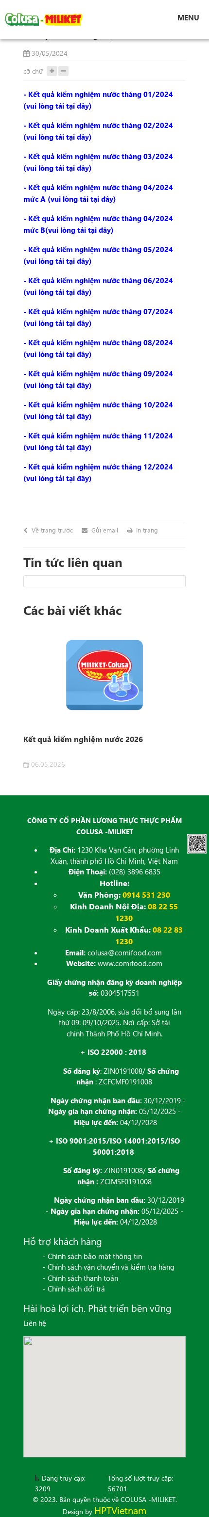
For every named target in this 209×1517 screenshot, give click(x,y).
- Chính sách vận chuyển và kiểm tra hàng (108, 1267)
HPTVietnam (120, 1510)
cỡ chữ (33, 71)
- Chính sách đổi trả (74, 1288)
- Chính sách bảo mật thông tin (92, 1256)
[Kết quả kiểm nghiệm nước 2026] (104, 675)
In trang (147, 530)
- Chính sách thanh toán (80, 1278)
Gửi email (104, 530)
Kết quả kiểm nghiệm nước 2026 (83, 739)
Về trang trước (52, 530)
